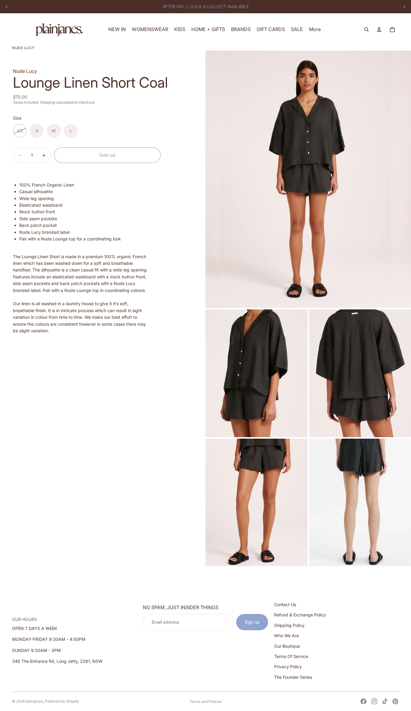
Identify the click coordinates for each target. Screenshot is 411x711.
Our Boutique (287, 645)
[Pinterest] (395, 701)
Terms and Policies (206, 701)
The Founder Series (293, 677)
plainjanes (34, 701)
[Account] (379, 29)
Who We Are (286, 635)
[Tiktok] (384, 701)
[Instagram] (374, 701)
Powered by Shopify (62, 701)
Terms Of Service (291, 656)
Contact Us (285, 604)
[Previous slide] (6, 6)
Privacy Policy (288, 666)
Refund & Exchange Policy (300, 614)
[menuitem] (315, 29)
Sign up (252, 622)
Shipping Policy (289, 625)
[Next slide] (404, 6)
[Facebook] (363, 701)
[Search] (366, 29)
